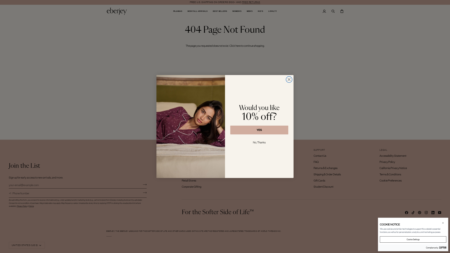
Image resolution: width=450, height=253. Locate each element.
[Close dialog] (289, 79)
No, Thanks (259, 142)
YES (259, 130)
